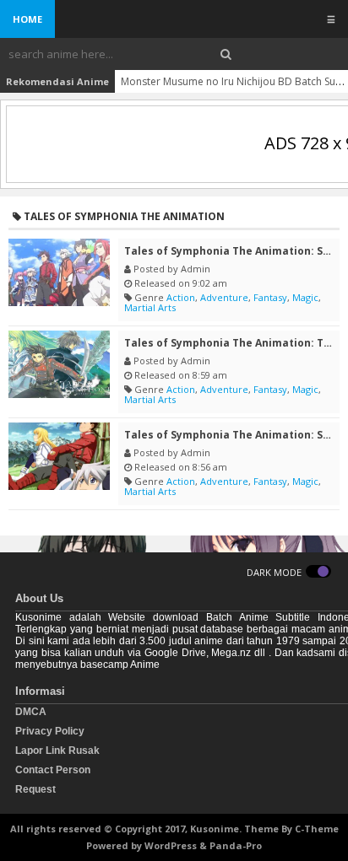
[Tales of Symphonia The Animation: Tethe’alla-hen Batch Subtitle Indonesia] (59, 364)
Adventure (224, 297)
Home (27, 19)
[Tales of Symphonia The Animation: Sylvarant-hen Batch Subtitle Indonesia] (59, 456)
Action (180, 297)
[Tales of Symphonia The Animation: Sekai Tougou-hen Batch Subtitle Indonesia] (59, 272)
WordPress (170, 845)
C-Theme (317, 828)
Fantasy (270, 297)
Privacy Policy (49, 731)
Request (35, 789)
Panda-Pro (235, 845)
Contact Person (52, 770)
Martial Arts (150, 307)
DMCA (30, 712)
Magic (305, 297)
